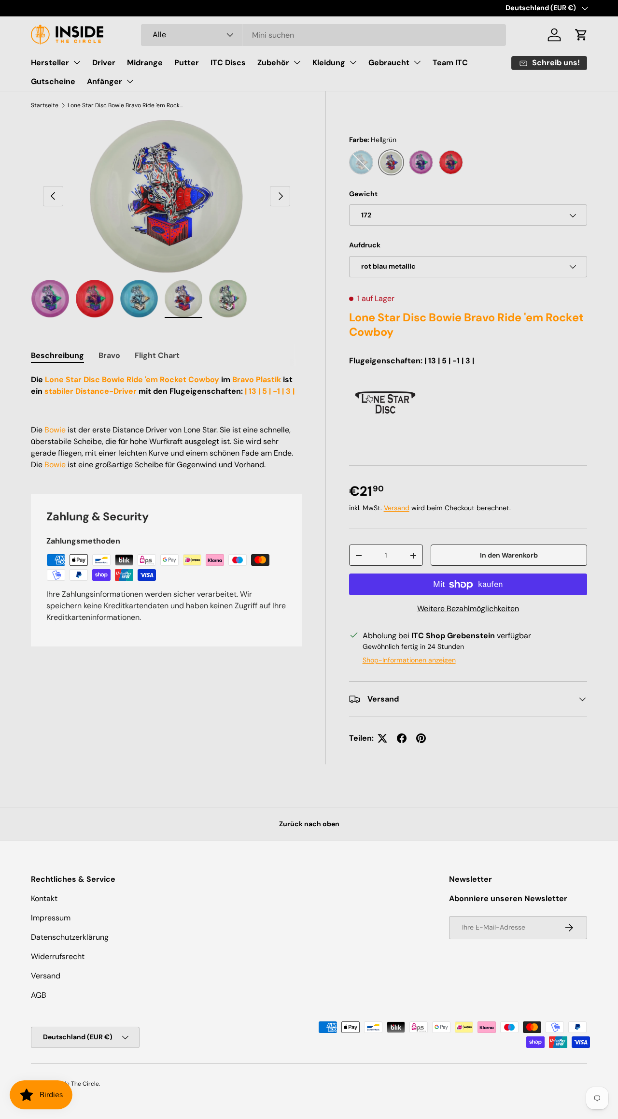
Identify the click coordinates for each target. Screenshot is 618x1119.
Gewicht (363, 193)
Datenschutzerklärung (70, 937)
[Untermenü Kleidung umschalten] (353, 62)
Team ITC (450, 62)
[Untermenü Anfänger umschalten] (130, 81)
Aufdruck (364, 245)
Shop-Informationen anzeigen (409, 660)
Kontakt (44, 898)
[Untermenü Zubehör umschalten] (297, 62)
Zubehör (273, 62)
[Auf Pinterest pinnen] (421, 738)
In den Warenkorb (509, 555)
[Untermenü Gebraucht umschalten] (417, 62)
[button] (581, 34)
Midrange (145, 62)
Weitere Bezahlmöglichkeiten (468, 608)
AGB (38, 995)
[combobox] (323, 35)
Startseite (44, 105)
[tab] (57, 355)
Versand (396, 508)
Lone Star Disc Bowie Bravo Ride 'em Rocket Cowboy (125, 105)
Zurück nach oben (309, 823)
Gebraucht (388, 62)
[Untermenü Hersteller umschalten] (77, 62)
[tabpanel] (166, 422)
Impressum (50, 918)
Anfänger (104, 81)
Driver (103, 62)
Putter (186, 62)
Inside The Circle (76, 1084)
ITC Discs (228, 62)
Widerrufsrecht (57, 956)
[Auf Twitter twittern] (382, 738)
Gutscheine (53, 81)
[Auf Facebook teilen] (401, 738)
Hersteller (50, 62)
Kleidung (328, 62)
